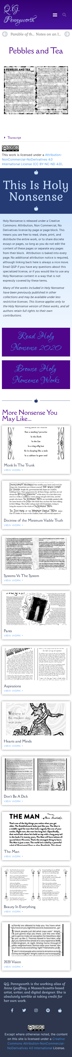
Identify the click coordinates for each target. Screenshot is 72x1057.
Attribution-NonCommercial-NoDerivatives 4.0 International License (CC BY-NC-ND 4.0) (32, 159)
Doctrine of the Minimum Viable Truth (33, 520)
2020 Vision (12, 961)
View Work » (13, 470)
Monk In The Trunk (19, 465)
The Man (11, 851)
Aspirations (12, 686)
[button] (55, 14)
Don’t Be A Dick (16, 796)
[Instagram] (36, 1010)
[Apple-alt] (60, 1010)
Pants (8, 630)
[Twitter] (24, 1010)
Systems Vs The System (21, 575)
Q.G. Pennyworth (19, 14)
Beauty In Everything (20, 906)
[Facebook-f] (12, 1010)
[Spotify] (48, 1010)
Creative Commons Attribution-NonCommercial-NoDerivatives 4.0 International (36, 1043)
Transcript (14, 137)
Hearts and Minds (18, 741)
